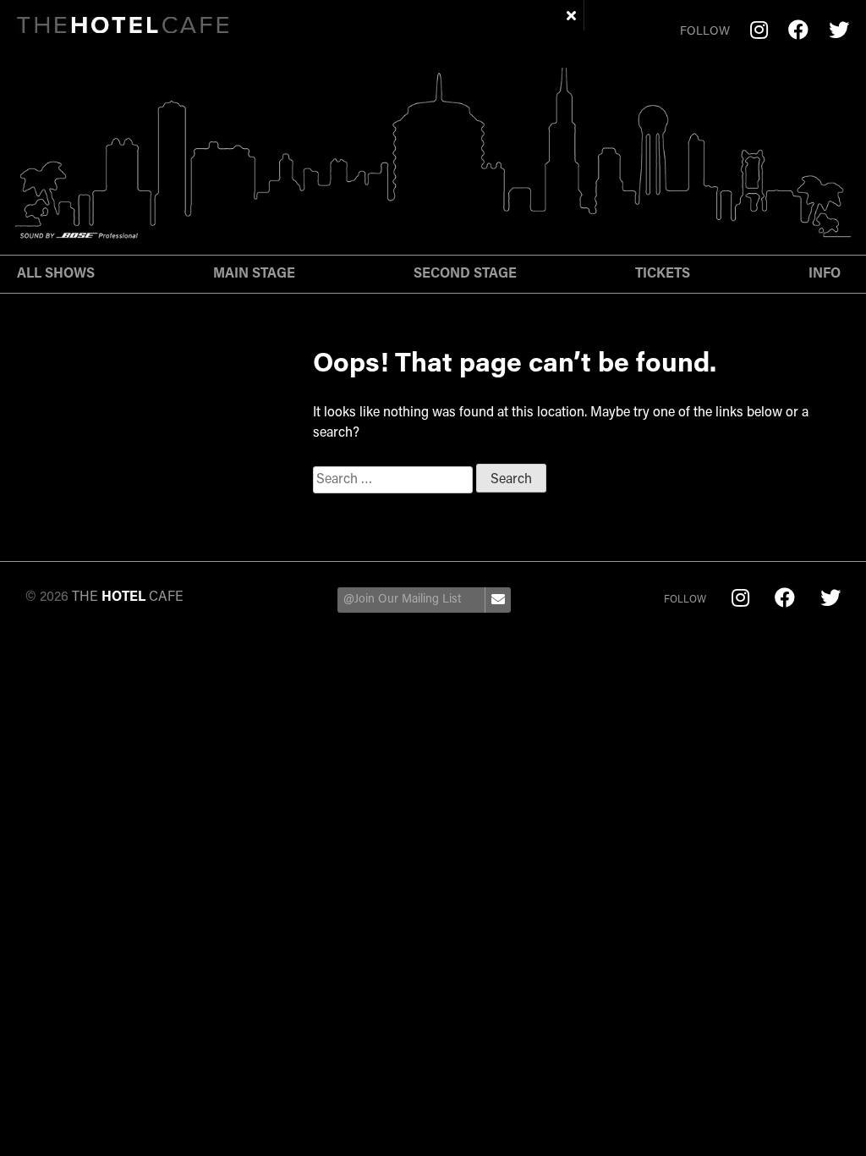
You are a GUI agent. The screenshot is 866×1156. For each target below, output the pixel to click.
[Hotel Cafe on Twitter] (839, 32)
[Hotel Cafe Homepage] (122, 28)
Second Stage (465, 274)
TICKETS (662, 274)
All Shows (56, 274)
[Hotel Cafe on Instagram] (759, 32)
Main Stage (254, 274)
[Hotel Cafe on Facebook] (798, 32)
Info (824, 274)
